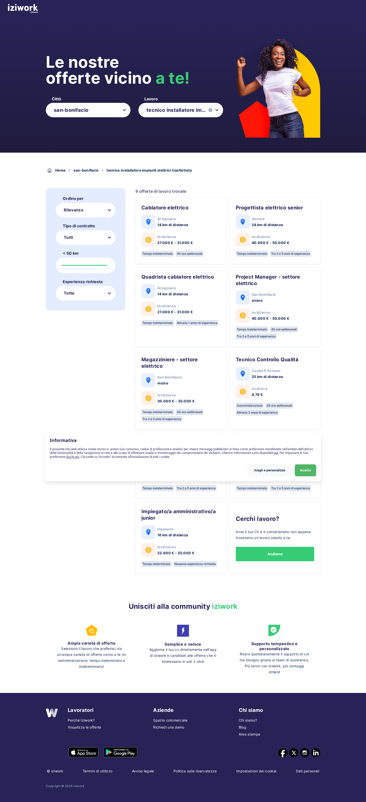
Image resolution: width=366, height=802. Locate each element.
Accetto (305, 470)
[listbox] (88, 110)
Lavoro (151, 98)
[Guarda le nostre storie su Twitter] (293, 752)
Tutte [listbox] (69, 293)
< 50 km (71, 253)
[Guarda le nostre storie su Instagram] (304, 752)
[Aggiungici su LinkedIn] (315, 752)
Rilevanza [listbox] (73, 209)
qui (276, 453)
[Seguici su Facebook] (282, 752)
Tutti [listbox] (68, 237)
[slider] (109, 265)
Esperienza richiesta (83, 281)
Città (56, 98)
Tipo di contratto (79, 225)
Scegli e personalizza (269, 470)
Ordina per (73, 198)
